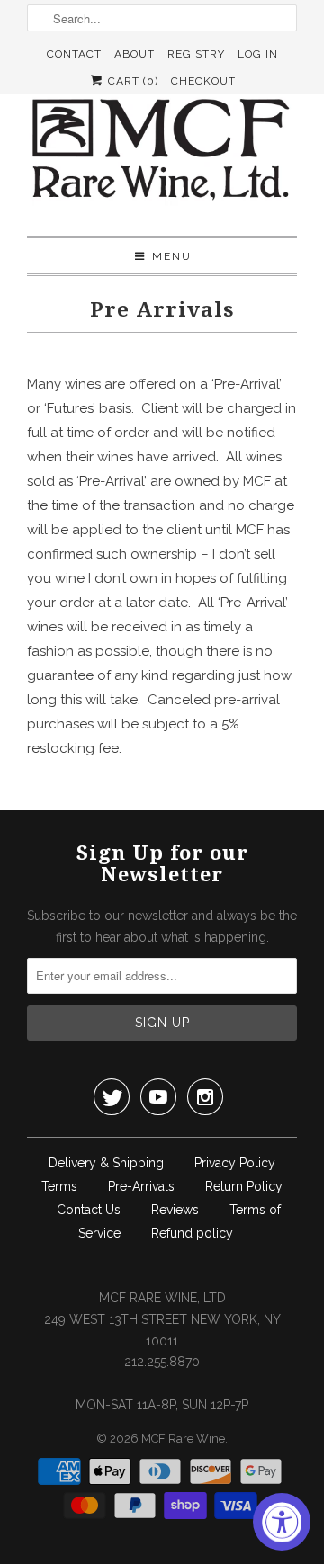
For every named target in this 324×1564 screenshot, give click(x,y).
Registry (196, 54)
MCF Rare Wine (183, 1438)
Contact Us (89, 1209)
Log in (258, 54)
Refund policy (192, 1233)
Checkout (203, 81)
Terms (59, 1186)
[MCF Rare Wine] (162, 151)
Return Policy (244, 1186)
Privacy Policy (234, 1163)
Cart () (131, 81)
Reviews (175, 1209)
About (134, 54)
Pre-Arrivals (141, 1186)
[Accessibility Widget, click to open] (281, 1522)
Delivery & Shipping (106, 1163)
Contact (74, 54)
